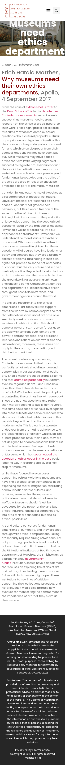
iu (40, 757)
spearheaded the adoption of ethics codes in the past (29, 457)
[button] (48, 10)
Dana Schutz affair (19, 111)
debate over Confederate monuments (30, 113)
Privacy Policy (23, 750)
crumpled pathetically (29, 380)
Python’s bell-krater (40, 107)
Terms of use (42, 750)
